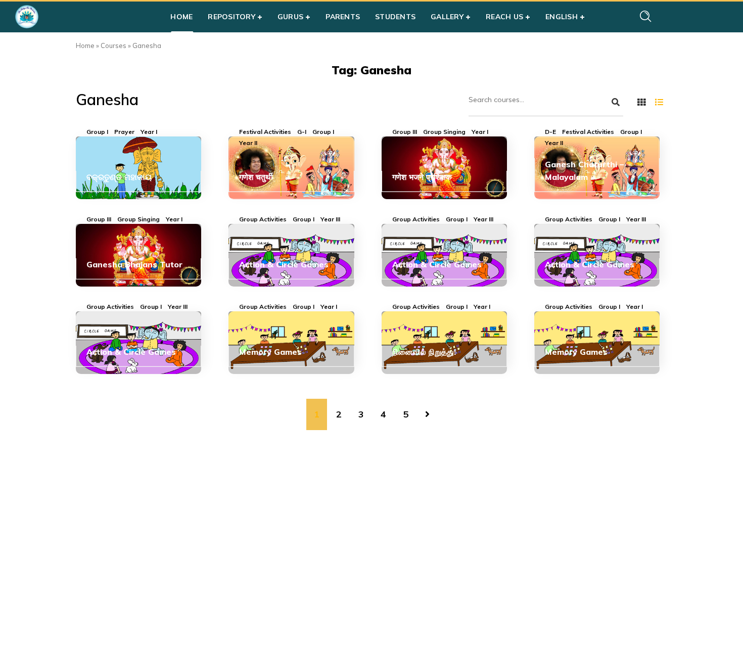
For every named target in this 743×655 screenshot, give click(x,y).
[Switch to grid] (641, 102)
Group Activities (263, 219)
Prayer (124, 132)
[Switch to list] (659, 102)
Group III (404, 132)
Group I (97, 132)
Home (85, 45)
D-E (550, 132)
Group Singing (444, 132)
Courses (113, 45)
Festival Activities (265, 132)
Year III (330, 219)
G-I (301, 132)
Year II (248, 143)
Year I (149, 132)
